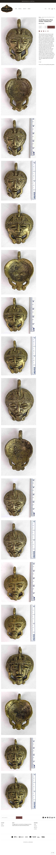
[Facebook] (43, 817)
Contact (29, 8)
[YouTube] (52, 817)
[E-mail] (54, 817)
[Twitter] (45, 817)
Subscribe (19, 817)
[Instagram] (50, 817)
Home (16, 8)
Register (2, 825)
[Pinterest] (47, 817)
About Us (24, 8)
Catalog (19, 8)
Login (49, 8)
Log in (2, 824)
